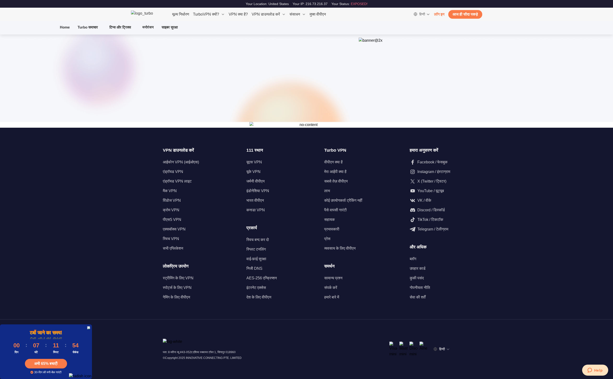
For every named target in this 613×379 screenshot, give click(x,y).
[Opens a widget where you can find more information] (595, 371)
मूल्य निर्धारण (180, 14)
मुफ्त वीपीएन (318, 14)
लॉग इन (439, 14)
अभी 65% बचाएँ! (46, 364)
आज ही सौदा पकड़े (465, 14)
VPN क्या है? (238, 14)
